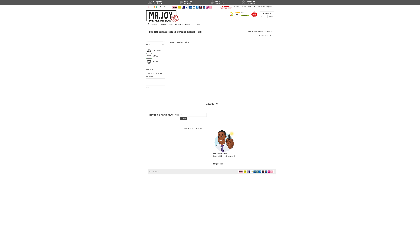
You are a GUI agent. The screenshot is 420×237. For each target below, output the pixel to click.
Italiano (157, 7)
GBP (164, 7)
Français (151, 7)
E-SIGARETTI (155, 24)
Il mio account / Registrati (264, 7)
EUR (160, 7)
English (149, 7)
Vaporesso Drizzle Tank (264, 32)
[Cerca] (183, 20)
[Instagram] (272, 115)
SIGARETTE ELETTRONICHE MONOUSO (175, 24)
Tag (253, 32)
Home (249, 32)
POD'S (198, 24)
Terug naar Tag (265, 36)
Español (154, 7)
